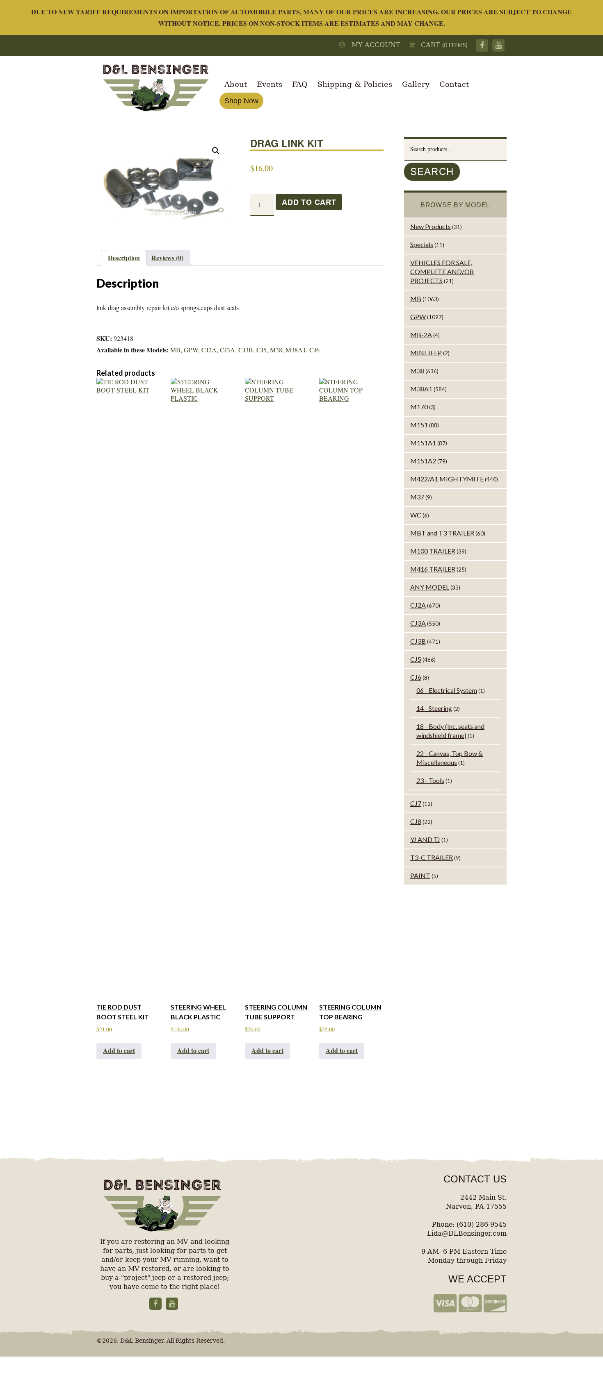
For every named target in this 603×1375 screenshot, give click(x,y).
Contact (454, 84)
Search (432, 171)
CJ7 (415, 803)
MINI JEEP (426, 352)
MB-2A (421, 334)
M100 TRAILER (432, 551)
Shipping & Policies (354, 84)
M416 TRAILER (432, 569)
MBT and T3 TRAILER (442, 533)
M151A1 (423, 443)
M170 (419, 407)
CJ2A (209, 349)
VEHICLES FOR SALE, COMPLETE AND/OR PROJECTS (442, 271)
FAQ (300, 84)
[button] (215, 150)
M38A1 (296, 349)
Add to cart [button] (119, 1050)
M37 (417, 497)
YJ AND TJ (425, 839)
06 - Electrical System (446, 690)
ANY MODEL (429, 587)
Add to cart (309, 202)
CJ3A (227, 349)
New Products (430, 226)
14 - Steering (434, 708)
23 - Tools (430, 780)
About (235, 84)
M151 (419, 425)
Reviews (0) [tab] (167, 257)
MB (175, 349)
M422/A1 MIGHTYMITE (447, 479)
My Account (372, 45)
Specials (421, 244)
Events (269, 84)
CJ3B (245, 349)
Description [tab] (124, 257)
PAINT (420, 875)
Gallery (415, 84)
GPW (191, 349)
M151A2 (423, 461)
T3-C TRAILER (431, 857)
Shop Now (241, 101)
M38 (276, 349)
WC (415, 515)
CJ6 (314, 349)
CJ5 (261, 349)
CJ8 (415, 821)
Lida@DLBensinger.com (467, 1233)
